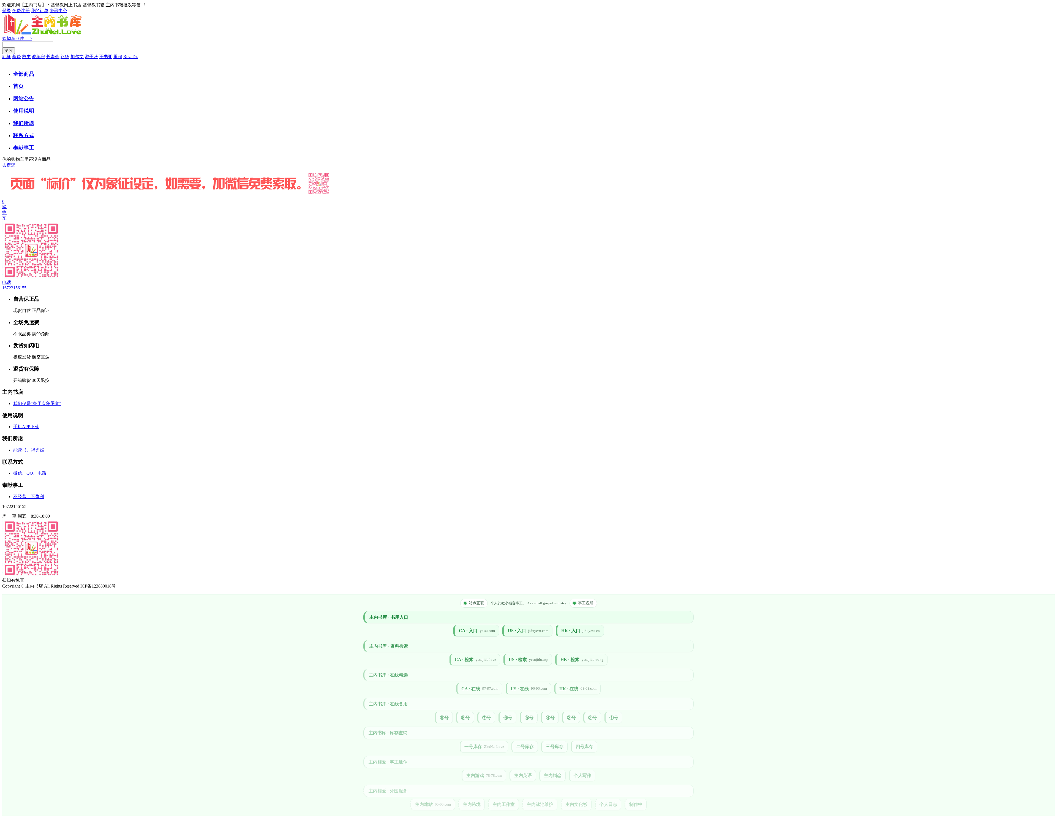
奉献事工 (23, 148)
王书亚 (105, 56)
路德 (65, 56)
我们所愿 (23, 123)
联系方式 (23, 135)
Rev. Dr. (130, 56)
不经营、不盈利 (28, 496)
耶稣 (6, 56)
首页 (18, 86)
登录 (6, 10)
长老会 (52, 56)
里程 (117, 56)
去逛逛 (8, 165)
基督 (16, 56)
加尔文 (77, 56)
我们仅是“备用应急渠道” (37, 403)
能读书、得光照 (28, 450)
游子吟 (91, 56)
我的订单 (39, 10)
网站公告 (23, 98)
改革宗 (38, 56)
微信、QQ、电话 (29, 473)
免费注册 (21, 10)
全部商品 (23, 74)
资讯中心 (58, 10)
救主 (26, 56)
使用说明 (23, 111)
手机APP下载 (26, 426)
